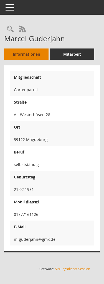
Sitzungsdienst (72, 269)
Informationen (26, 54)
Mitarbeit (72, 54)
